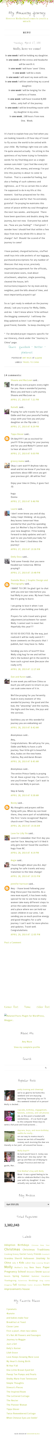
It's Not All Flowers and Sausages (23, 1335)
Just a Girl (11, 1343)
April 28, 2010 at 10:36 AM (25, 825)
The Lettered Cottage (18, 1396)
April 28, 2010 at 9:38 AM (25, 795)
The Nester (12, 1400)
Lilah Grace (12, 1352)
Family (30, 1254)
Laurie (14, 509)
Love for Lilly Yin (19, 833)
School (22, 1271)
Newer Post (11, 1007)
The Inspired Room (16, 1391)
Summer (25, 1276)
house (26, 1289)
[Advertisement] (27, 974)
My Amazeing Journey (27, 13)
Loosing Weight (43, 1263)
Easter (23, 1254)
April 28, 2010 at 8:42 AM (25, 727)
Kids (21, 1262)
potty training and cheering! (30, 1089)
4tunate (10, 1313)
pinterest (27, 353)
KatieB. (14, 407)
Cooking (8, 1254)
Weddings (33, 1280)
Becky (14, 802)
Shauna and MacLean (21, 380)
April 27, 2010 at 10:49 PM (25, 572)
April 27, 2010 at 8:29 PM (25, 426)
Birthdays (23, 1245)
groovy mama (17, 461)
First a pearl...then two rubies (21, 1330)
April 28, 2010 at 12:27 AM (25, 669)
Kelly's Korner (13, 1348)
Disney (16, 1254)
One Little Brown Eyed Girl (20, 1370)
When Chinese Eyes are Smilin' (22, 1417)
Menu (27, 32)
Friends (37, 1254)
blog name (45, 1280)
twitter (38, 347)
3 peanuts (11, 1309)
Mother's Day (21, 1267)
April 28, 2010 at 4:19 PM (25, 852)
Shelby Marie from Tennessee (21, 1378)
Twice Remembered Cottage (21, 1413)
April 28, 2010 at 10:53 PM (25, 876)
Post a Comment (12, 942)
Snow (38, 1271)
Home (27, 1007)
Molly (8, 1267)
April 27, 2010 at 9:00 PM (25, 453)
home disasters (35, 1285)
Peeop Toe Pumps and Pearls (21, 1374)
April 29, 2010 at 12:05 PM (25, 934)
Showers (31, 1272)
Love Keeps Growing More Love (22, 1357)
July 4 (15, 1263)
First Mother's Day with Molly (31, 1171)
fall (15, 1284)
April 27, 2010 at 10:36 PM (25, 549)
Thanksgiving (10, 1280)
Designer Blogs (33, 1434)
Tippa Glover (17, 434)
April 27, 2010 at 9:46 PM (25, 501)
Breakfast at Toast (16, 1322)
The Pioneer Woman (16, 1404)
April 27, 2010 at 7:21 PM (25, 399)
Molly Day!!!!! (23, 1150)
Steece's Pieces (14, 1387)
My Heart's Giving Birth (18, 1361)
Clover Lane (12, 1326)
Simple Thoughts (15, 1383)
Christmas (12, 1249)
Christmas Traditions (36, 1249)
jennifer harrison (19, 883)
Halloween (28, 1258)
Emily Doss (16, 556)
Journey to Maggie (16, 1339)
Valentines (22, 1280)
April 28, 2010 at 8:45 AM (25, 761)
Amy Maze (27, 1041)
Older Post (43, 1007)
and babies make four (17, 1317)
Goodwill (46, 1254)
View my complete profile (27, 1047)
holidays (22, 1285)
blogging (8, 1285)
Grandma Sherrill (13, 1258)
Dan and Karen (18, 676)
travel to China (31, 362)
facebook (24, 347)
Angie (14, 860)
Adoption (9, 1245)
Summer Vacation (41, 1276)
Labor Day (30, 1263)
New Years (35, 1267)
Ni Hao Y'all (12, 1365)
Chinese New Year (41, 1245)
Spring (16, 1276)
